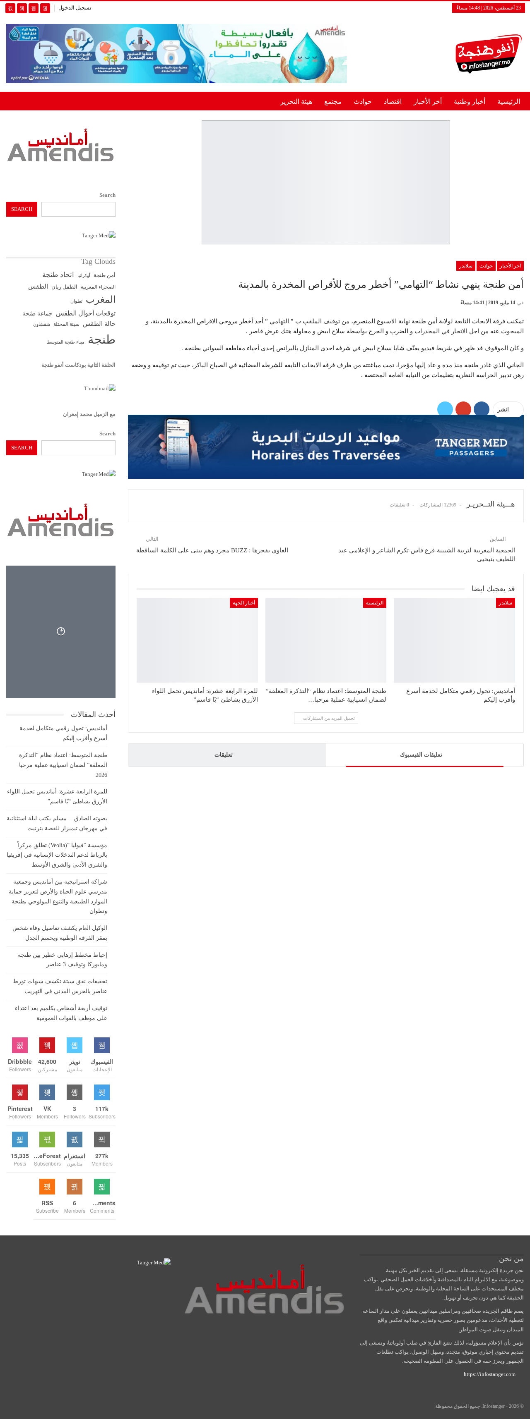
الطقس (38, 286)
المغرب (101, 299)
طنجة (102, 339)
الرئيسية (508, 101)
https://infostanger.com (489, 1374)
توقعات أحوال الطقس (86, 313)
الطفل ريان (64, 287)
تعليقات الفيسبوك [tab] (421, 755)
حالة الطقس (99, 323)
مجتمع (333, 101)
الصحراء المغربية (98, 287)
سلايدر (465, 266)
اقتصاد (393, 101)
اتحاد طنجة (58, 275)
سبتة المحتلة (66, 324)
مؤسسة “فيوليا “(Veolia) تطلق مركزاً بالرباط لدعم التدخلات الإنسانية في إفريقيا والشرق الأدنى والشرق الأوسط (57, 855)
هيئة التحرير (296, 101)
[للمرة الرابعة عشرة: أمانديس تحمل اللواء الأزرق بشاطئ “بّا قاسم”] (197, 640)
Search (107, 195)
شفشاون (41, 324)
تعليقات (223, 755)
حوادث (363, 101)
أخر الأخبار (428, 101)
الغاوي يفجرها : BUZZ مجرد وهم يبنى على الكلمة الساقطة (212, 550)
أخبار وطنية (469, 101)
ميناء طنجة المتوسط (65, 341)
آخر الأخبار (510, 266)
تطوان (76, 301)
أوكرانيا (83, 275)
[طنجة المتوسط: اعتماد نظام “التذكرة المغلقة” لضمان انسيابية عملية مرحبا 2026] (326, 640)
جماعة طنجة (37, 313)
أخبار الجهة (244, 603)
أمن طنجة (105, 275)
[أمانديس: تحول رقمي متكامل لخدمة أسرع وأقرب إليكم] (454, 640)
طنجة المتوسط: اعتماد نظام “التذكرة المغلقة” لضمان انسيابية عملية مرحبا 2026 (63, 765)
